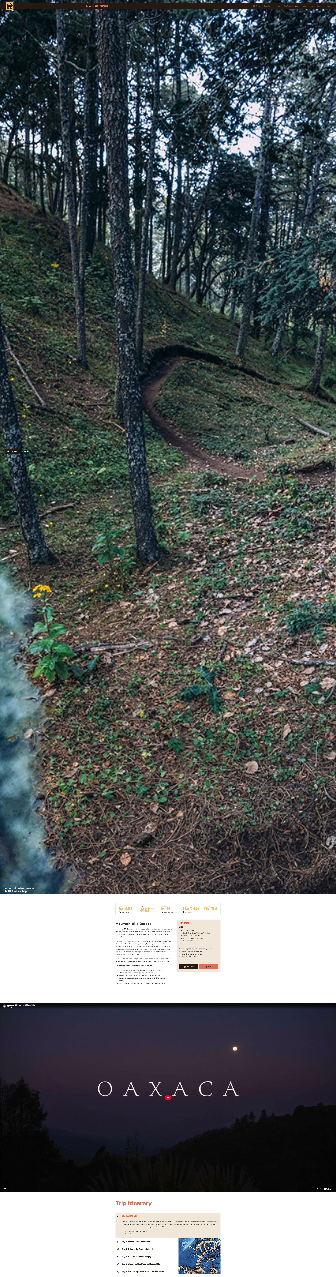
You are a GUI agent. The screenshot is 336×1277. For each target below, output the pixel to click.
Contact (326, 6)
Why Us (277, 6)
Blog (318, 6)
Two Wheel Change (291, 6)
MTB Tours (256, 6)
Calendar (267, 6)
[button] (167, 1216)
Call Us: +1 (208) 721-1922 (96, 6)
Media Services (307, 6)
